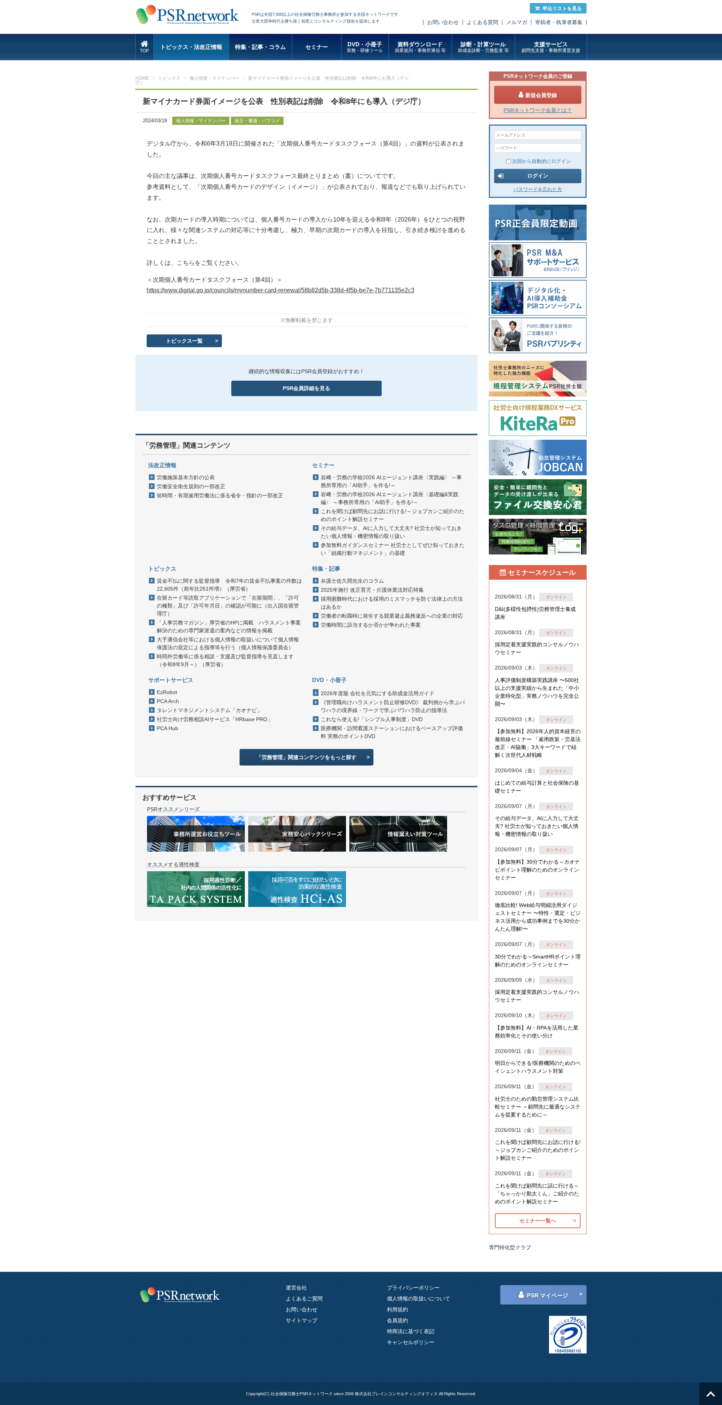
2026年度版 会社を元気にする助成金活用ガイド (377, 693)
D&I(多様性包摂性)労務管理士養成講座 (535, 613)
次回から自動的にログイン (541, 161)
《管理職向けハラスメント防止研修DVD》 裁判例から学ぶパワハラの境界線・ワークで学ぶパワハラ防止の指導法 (393, 706)
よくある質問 (482, 22)
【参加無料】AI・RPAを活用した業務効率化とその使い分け (536, 1032)
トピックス (169, 78)
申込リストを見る (562, 8)
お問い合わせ (443, 22)
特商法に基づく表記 (410, 1331)
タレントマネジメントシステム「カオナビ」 (209, 710)
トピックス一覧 (184, 341)
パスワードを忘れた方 (537, 189)
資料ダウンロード (420, 47)
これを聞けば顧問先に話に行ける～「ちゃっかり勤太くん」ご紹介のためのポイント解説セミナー (537, 1194)
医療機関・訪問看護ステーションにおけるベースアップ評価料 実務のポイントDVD (392, 732)
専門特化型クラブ (510, 1247)
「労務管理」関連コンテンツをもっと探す (306, 757)
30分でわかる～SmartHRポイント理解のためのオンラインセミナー (538, 961)
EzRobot (167, 692)
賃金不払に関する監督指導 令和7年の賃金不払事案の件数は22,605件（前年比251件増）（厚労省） (229, 585)
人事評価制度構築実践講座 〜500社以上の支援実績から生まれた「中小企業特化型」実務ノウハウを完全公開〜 (537, 692)
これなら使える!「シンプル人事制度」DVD (372, 719)
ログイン (537, 176)
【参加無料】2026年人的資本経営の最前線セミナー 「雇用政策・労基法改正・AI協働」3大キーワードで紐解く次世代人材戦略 (538, 743)
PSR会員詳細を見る (306, 388)
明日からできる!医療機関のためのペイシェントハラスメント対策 (538, 1067)
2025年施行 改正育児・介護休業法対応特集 (372, 590)
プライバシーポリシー (413, 1288)
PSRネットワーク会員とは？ (538, 110)
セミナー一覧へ (537, 1221)
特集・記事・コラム (260, 47)
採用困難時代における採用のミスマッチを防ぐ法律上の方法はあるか (392, 603)
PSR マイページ (547, 1295)
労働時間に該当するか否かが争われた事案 (371, 625)
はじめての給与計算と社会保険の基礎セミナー (537, 787)
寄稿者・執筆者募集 (558, 22)
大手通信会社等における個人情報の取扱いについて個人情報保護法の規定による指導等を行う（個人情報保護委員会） (228, 643)
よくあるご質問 (304, 1299)
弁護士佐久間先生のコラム (352, 581)
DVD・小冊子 (365, 47)
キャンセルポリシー (410, 1342)
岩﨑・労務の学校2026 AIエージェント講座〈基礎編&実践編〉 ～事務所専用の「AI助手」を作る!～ (389, 498)
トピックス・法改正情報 (191, 47)
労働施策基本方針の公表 (186, 477)
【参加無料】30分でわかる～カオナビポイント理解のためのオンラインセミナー (537, 870)
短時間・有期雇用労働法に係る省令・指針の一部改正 (220, 495)
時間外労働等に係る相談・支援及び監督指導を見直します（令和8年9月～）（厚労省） (225, 660)
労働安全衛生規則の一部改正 (191, 486)
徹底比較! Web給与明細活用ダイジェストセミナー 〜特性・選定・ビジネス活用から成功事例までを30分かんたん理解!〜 (538, 917)
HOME (142, 78)
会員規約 (397, 1320)
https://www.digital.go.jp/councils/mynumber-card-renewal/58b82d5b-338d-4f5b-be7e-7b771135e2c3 (280, 290)
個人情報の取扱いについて (418, 1299)
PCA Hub (167, 728)
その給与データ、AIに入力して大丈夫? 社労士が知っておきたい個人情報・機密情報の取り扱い (391, 532)
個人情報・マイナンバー (214, 78)
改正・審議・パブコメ (257, 120)
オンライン (556, 597)
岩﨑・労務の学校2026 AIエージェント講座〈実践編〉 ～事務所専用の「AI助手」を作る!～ (391, 481)
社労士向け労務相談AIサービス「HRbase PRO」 (215, 719)
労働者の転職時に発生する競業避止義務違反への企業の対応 (392, 616)
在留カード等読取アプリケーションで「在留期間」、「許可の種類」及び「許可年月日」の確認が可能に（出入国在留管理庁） (228, 606)
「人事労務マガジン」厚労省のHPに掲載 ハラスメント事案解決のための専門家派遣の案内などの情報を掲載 (229, 626)
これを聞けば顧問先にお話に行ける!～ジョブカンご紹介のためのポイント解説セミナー (392, 515)
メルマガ (516, 22)
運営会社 (296, 1288)
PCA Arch (168, 701)
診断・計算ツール (483, 47)
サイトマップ (301, 1320)
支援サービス (551, 47)
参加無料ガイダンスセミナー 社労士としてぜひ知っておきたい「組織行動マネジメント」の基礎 (392, 549)
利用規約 (397, 1309)
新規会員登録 (541, 95)
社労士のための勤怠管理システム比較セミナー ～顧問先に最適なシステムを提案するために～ (538, 1107)
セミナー (316, 47)
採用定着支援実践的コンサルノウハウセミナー (537, 648)
